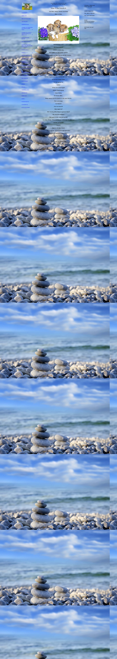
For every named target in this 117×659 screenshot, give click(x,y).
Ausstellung (25, 89)
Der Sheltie (25, 78)
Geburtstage (25, 24)
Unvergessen (25, 75)
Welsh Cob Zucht (26, 68)
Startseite (24, 12)
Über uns (24, 15)
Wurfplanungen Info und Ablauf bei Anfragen (27, 45)
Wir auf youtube (26, 18)
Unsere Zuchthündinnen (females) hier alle (27, 33)
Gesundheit (25, 81)
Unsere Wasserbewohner (26, 72)
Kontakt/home (26, 107)
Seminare (24, 95)
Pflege (23, 87)
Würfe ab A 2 (25, 49)
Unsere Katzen (26, 65)
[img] (27, 6)
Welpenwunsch (26, 41)
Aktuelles (24, 21)
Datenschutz (25, 101)
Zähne (23, 84)
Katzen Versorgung (25, 62)
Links (23, 98)
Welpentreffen (26, 55)
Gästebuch (25, 104)
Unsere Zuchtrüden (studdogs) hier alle (27, 28)
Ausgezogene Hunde (25, 38)
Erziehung (24, 92)
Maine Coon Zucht (27, 58)
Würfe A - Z (24, 52)
